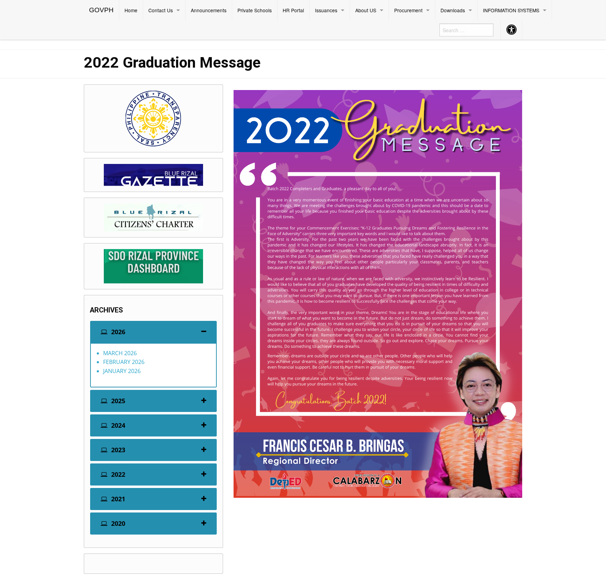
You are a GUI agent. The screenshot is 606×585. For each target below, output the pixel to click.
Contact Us (160, 10)
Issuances (326, 10)
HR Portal (293, 10)
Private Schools (254, 10)
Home (130, 10)
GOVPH (101, 10)
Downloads (452, 10)
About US (365, 10)
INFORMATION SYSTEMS (511, 10)
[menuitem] (101, 10)
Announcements (209, 10)
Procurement (408, 10)
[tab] (153, 332)
